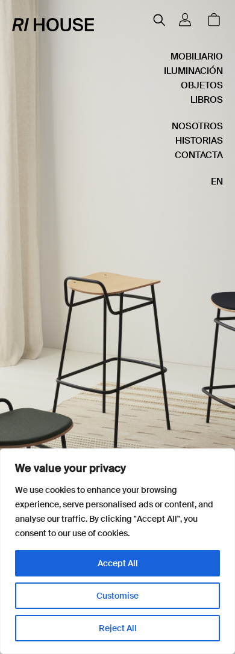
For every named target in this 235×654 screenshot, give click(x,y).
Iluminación (193, 71)
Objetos (202, 85)
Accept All (118, 563)
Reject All (118, 628)
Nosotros (197, 126)
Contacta (199, 155)
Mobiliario (197, 56)
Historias (199, 141)
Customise (117, 595)
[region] (117, 551)
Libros (206, 100)
